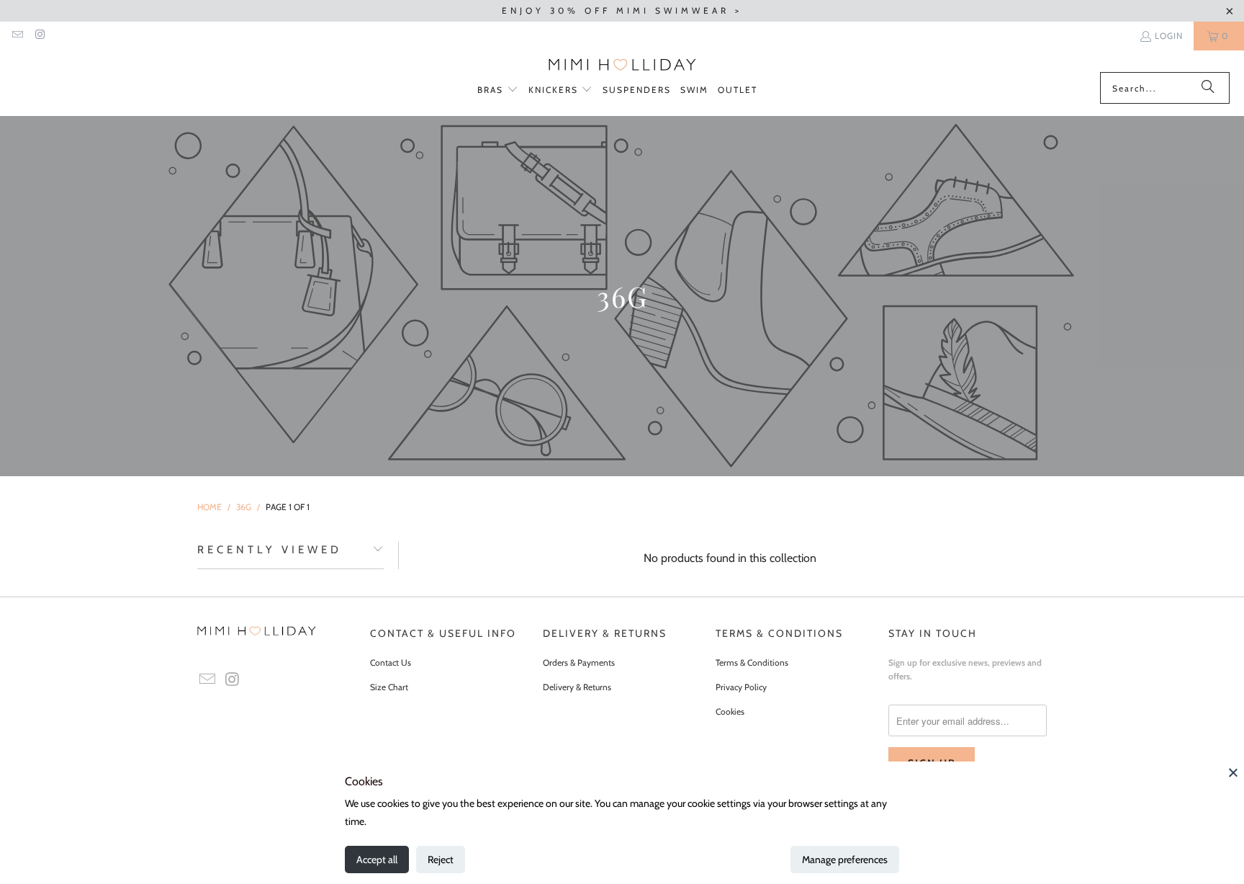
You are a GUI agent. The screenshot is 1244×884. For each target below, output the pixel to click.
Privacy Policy (741, 687)
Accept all (376, 859)
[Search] (1208, 88)
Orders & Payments (579, 662)
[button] (497, 90)
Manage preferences (845, 859)
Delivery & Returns (577, 687)
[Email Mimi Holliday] (17, 35)
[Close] (1233, 772)
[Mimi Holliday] (622, 65)
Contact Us (390, 662)
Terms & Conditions (752, 662)
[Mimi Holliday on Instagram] (39, 35)
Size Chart (389, 687)
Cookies (730, 711)
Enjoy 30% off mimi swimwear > (622, 10)
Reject (441, 859)
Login (1169, 35)
